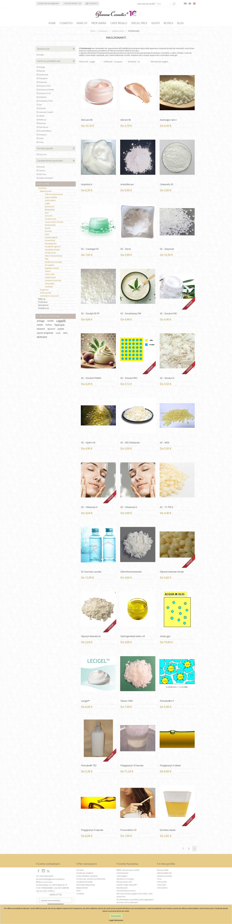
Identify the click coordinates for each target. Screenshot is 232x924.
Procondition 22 (128, 830)
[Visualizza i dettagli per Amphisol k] (98, 157)
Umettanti (49, 286)
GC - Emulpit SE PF (90, 313)
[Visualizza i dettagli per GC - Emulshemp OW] (137, 286)
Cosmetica (42, 188)
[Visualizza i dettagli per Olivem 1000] (137, 673)
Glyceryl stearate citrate (172, 571)
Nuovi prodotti (162, 870)
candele (50, 321)
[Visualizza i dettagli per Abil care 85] (98, 92)
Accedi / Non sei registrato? (48, 3)
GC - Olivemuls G (128, 507)
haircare (60, 325)
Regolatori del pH (52, 268)
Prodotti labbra (45, 131)
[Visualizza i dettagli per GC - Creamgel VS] (98, 221)
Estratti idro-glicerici (53, 246)
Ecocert (42, 167)
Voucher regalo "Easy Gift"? (127, 885)
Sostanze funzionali (53, 280)
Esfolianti (42, 97)
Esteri (47, 234)
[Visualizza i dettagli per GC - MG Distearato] (137, 415)
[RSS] (48, 871)
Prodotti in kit (43, 308)
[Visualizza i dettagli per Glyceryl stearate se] (98, 609)
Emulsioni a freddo (46, 89)
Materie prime (46, 191)
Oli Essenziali (45, 293)
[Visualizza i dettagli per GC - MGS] (177, 415)
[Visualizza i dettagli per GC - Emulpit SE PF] (98, 286)
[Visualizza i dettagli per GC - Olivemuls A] (98, 480)
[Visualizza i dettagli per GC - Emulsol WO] (137, 351)
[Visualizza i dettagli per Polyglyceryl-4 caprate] (98, 803)
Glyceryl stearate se (91, 636)
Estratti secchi (50, 252)
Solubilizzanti (50, 277)
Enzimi (47, 228)
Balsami (42, 71)
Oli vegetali (49, 265)
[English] (190, 3)
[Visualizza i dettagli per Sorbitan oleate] (177, 803)
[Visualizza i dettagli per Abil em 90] (137, 92)
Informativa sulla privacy (85, 885)
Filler (47, 259)
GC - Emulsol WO (128, 378)
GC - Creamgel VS (90, 248)
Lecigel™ (85, 700)
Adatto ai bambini (46, 178)
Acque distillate (51, 197)
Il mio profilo (162, 882)
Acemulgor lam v (168, 119)
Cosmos (42, 170)
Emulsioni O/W (45, 93)
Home (92, 31)
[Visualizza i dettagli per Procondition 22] (137, 803)
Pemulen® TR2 (88, 765)
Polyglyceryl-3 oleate (170, 765)
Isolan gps (165, 636)
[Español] (194, 3)
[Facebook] (38, 871)
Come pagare (122, 876)
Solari (41, 138)
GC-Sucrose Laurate (91, 571)
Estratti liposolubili (52, 249)
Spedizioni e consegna (125, 879)
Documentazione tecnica (126, 891)
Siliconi (47, 271)
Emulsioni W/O (45, 86)
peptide (61, 329)
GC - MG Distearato (130, 442)
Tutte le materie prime (54, 194)
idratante (41, 329)
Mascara (42, 123)
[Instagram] (43, 871)
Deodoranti (43, 74)
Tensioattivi (49, 283)
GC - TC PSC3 (166, 507)
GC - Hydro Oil (88, 442)
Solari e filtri (50, 274)
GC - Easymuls (167, 248)
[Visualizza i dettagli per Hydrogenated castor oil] (137, 609)
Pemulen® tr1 (167, 700)
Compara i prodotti (164, 876)
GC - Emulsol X (167, 378)
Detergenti (43, 78)
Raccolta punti (122, 888)
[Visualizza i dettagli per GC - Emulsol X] (177, 351)
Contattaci (80, 894)
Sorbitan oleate (167, 830)
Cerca (159, 879)
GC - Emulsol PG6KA (91, 378)
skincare (42, 337)
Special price (43, 305)
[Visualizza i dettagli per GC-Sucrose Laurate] (98, 544)
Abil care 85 (87, 119)
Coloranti (48, 216)
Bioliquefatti (50, 209)
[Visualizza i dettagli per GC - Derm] (137, 221)
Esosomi (48, 231)
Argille (47, 203)
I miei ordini (161, 885)
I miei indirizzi (162, 888)
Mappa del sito (82, 888)
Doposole (43, 82)
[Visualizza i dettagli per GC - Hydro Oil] (98, 415)
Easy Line (42, 154)
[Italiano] (185, 3)
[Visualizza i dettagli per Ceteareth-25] (177, 157)
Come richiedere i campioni (86, 876)
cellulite (40, 325)
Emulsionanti (50, 225)
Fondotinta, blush (46, 101)
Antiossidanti (50, 200)
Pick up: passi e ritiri (124, 882)
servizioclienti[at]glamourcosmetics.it (50, 879)
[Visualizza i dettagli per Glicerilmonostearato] (137, 544)
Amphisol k (86, 184)
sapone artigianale (45, 333)
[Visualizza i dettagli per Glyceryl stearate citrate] (177, 544)
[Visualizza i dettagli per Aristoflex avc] (137, 157)
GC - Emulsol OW (168, 313)
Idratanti (42, 108)
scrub (58, 333)
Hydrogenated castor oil (132, 636)
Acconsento (116, 916)
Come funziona (122, 873)
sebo (65, 333)
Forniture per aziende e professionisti (90, 879)
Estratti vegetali (51, 237)
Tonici (41, 142)
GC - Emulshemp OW (130, 313)
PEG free (42, 174)
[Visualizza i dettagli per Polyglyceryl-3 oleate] (177, 738)
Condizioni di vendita (84, 882)
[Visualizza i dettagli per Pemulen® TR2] (98, 738)
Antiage (42, 67)
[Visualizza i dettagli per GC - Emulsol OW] (177, 286)
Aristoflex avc (127, 184)
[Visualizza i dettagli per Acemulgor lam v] (177, 92)
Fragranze (44, 289)
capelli (61, 321)
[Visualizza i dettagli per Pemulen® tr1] (177, 673)
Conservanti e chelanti (54, 222)
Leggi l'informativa (116, 920)
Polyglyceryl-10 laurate (131, 765)
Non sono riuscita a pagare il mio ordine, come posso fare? (135, 895)
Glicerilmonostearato (131, 571)
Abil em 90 (125, 119)
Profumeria (42, 302)
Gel (40, 104)
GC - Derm (125, 248)
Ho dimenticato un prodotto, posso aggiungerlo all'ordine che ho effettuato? (135, 901)
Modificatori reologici (53, 262)
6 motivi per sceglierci (84, 873)
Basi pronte (49, 206)
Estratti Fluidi (50, 240)
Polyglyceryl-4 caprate (92, 830)
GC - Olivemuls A (89, 507)
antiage (40, 320)
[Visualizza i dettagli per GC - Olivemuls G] (137, 480)
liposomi (51, 329)
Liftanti (41, 116)
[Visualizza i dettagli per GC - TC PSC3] (177, 480)
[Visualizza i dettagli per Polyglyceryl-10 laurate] (137, 738)
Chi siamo (80, 870)
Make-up (42, 119)
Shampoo (43, 134)
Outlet (41, 55)
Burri (47, 212)
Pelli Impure (43, 127)
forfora (49, 325)
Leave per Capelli (46, 112)
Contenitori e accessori (49, 296)
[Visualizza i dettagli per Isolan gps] (177, 609)
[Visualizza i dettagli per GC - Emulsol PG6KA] (98, 351)
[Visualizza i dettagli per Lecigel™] (98, 673)
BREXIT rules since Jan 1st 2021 (128, 870)
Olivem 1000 (126, 700)
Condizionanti (50, 219)
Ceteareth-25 (166, 184)
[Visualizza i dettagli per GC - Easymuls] (177, 221)
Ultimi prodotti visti (164, 873)
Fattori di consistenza (53, 256)
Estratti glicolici (51, 243)
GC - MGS (164, 442)
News (78, 891)
